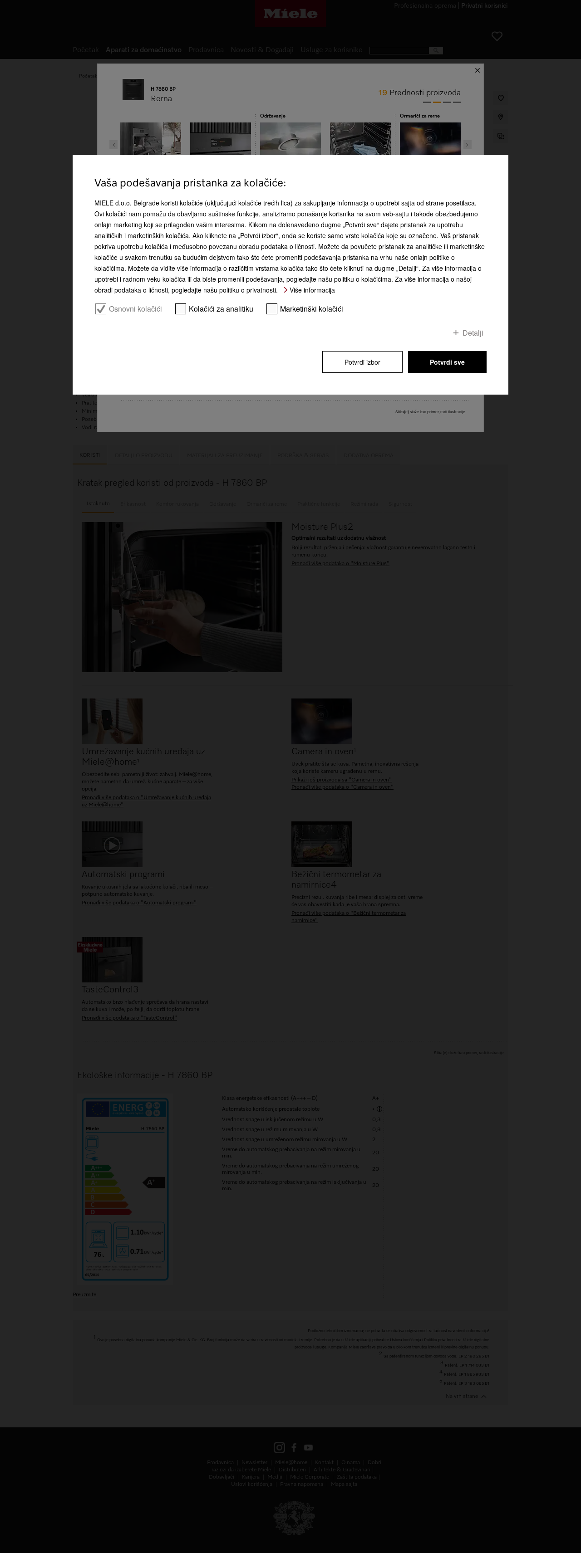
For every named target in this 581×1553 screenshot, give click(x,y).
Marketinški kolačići (311, 308)
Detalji (473, 332)
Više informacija (312, 289)
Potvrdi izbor (362, 361)
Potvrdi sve (447, 361)
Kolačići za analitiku (221, 308)
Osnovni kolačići (135, 308)
